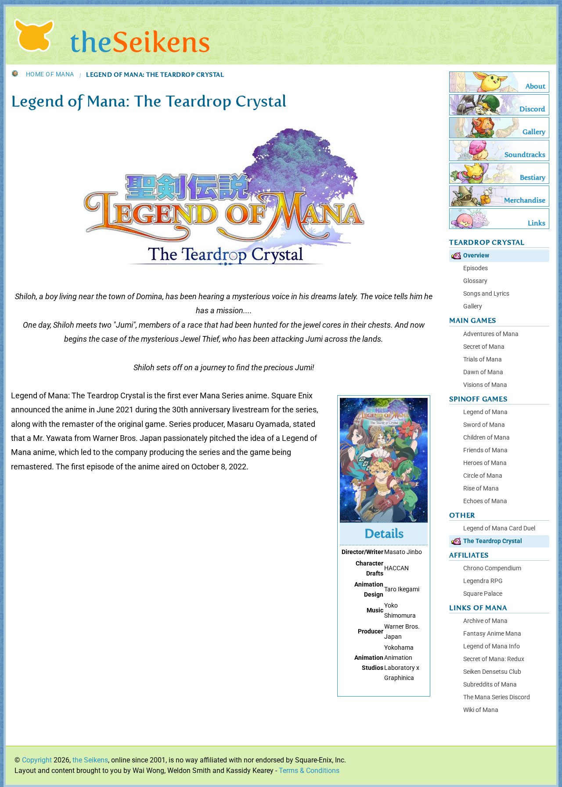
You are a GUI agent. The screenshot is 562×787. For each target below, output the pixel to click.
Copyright (37, 760)
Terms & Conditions (309, 770)
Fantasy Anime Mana (492, 633)
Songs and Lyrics (486, 293)
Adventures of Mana (491, 334)
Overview (476, 255)
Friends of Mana (485, 450)
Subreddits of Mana (490, 684)
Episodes (475, 268)
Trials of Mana (482, 359)
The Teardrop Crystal (492, 541)
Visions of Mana (485, 385)
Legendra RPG (483, 581)
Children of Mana (486, 437)
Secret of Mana (483, 347)
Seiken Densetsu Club (492, 672)
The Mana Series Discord (496, 697)
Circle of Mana (482, 475)
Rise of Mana (481, 488)
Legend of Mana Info (491, 646)
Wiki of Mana (480, 710)
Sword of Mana (484, 425)
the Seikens (90, 760)
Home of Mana (50, 75)
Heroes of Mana (485, 463)
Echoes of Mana (485, 501)
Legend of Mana (485, 412)
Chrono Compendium (492, 568)
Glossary (475, 281)
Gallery (472, 306)
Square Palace (482, 593)
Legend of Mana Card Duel (499, 528)
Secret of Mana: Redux (493, 659)
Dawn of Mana (483, 372)
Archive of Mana (485, 621)
